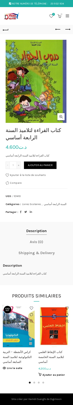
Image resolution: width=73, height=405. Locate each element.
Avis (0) (36, 242)
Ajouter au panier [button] (53, 374)
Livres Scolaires (31, 204)
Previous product (58, 29)
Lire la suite (14, 368)
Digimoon (56, 399)
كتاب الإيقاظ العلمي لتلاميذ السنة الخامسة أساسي (51, 357)
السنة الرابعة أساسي (55, 204)
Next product (67, 29)
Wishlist (53, 14)
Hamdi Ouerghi (37, 399)
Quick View (31, 321)
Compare (16, 182)
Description (36, 231)
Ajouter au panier (40, 165)
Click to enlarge (61, 116)
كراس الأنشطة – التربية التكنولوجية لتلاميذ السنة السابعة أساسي (17, 357)
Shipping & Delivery (37, 253)
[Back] (5, 29)
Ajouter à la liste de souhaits (28, 175)
